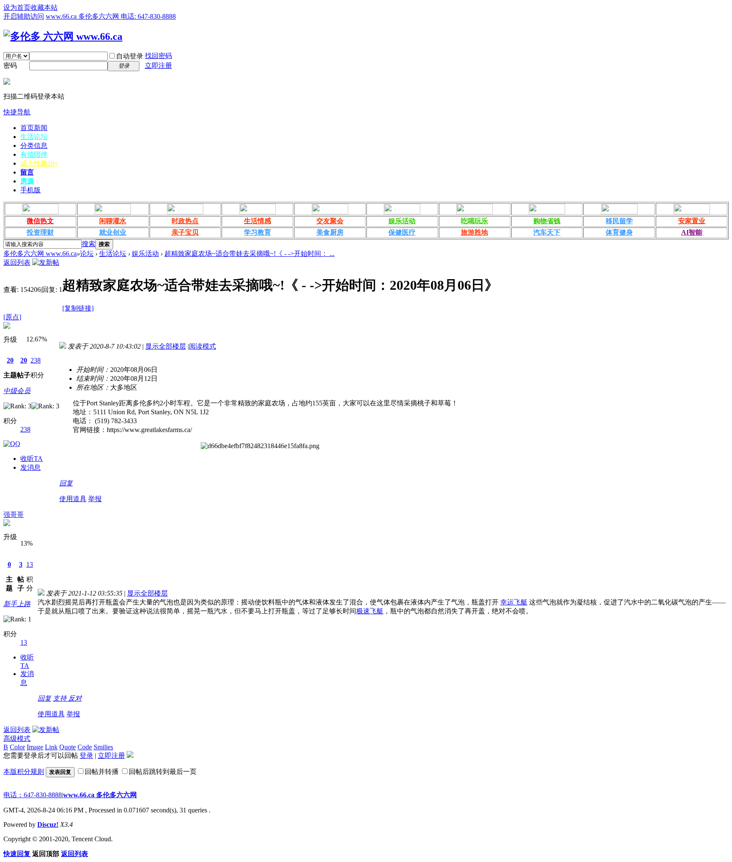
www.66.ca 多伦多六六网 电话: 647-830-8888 (111, 16)
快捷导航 (16, 112)
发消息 (30, 467)
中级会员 (16, 390)
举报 (95, 498)
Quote (67, 747)
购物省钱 (546, 221)
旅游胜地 (474, 232)
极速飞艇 (369, 611)
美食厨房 (330, 232)
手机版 (30, 190)
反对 (75, 698)
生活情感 (257, 221)
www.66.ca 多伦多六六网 (100, 794)
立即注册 (158, 65)
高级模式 (16, 738)
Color (17, 747)
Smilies (103, 747)
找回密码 (158, 55)
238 (35, 360)
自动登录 (129, 56)
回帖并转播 (102, 771)
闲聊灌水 (112, 221)
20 (10, 360)
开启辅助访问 (23, 16)
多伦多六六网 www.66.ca (40, 253)
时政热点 (185, 221)
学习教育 (257, 232)
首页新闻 (33, 127)
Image (35, 747)
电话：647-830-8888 (32, 794)
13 (29, 564)
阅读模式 (202, 346)
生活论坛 (33, 136)
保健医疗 (402, 232)
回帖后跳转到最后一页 (163, 771)
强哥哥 (13, 514)
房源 (27, 181)
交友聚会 (330, 221)
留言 (27, 172)
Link (51, 747)
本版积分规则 (23, 771)
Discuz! (47, 824)
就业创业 (112, 232)
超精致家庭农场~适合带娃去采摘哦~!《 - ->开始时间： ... (249, 253)
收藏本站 (44, 7)
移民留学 (619, 221)
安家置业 (691, 221)
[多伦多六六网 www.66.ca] (62, 36)
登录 (86, 755)
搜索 (88, 243)
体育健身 (619, 232)
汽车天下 (546, 232)
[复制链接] (78, 308)
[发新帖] (45, 262)
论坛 (87, 253)
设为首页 (16, 7)
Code (85, 747)
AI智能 (691, 232)
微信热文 (40, 221)
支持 (60, 698)
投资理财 (40, 232)
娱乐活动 (402, 221)
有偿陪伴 (33, 154)
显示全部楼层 (165, 346)
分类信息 (33, 145)
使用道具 (72, 498)
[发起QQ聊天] (11, 443)
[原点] (12, 317)
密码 (10, 65)
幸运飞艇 (513, 602)
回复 (66, 483)
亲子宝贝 (185, 232)
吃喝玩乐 (474, 221)
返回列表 (16, 262)
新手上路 (16, 603)
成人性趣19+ (39, 163)
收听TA (31, 458)
